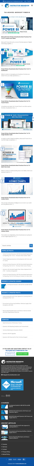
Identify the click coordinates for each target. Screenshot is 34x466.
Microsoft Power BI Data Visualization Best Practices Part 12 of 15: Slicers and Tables (16, 37)
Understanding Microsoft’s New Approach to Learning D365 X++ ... (19, 426)
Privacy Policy (6, 452)
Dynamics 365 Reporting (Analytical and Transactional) (15, 326)
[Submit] (31, 245)
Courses (4, 444)
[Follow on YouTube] (9, 396)
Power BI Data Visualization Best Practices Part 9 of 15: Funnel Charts (15, 101)
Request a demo (22, 353)
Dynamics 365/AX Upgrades (9, 333)
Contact (4, 449)
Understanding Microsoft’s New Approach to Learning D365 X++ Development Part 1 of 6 (17, 297)
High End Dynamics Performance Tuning (12, 323)
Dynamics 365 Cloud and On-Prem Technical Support (15, 337)
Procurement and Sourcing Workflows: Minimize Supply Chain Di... (20, 432)
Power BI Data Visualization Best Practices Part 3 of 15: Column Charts (15, 230)
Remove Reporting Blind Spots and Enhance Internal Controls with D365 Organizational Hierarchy (17, 311)
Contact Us (10, 353)
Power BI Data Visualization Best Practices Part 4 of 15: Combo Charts (15, 198)
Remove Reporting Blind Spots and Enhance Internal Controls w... (19, 437)
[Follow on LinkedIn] (7, 396)
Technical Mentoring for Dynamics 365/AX (12, 330)
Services (4, 447)
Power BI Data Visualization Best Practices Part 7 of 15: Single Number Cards (15, 134)
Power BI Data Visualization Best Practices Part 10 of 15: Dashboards (16, 69)
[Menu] (2, 5)
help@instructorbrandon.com (16, 350)
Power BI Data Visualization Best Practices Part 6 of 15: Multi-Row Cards (15, 166)
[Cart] (32, 5)
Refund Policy (6, 454)
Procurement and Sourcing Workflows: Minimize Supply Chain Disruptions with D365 (17, 304)
